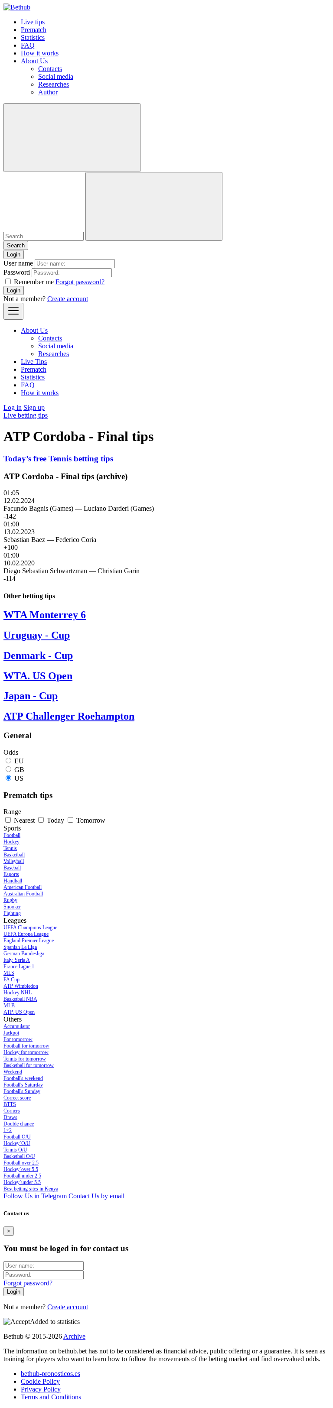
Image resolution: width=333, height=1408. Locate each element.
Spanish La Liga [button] (20, 947)
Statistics (33, 37)
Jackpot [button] (11, 1033)
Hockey (11, 842)
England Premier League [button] (28, 941)
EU (19, 761)
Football (11, 835)
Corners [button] (11, 1111)
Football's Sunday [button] (21, 1091)
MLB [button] (9, 1005)
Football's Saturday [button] (23, 1085)
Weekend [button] (12, 1072)
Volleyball (13, 861)
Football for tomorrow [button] (26, 1046)
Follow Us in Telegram (35, 1196)
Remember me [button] (34, 281)
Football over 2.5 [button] (21, 1163)
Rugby (10, 900)
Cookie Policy (40, 1381)
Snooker (12, 907)
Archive (74, 1336)
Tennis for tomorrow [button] (24, 1059)
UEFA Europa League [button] (26, 934)
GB (19, 769)
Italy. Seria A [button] (16, 960)
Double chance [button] (18, 1124)
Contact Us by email (96, 1196)
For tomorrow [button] (18, 1039)
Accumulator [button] (16, 1026)
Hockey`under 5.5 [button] (22, 1182)
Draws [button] (10, 1117)
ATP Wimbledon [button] (20, 986)
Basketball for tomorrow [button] (28, 1065)
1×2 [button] (7, 1130)
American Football (22, 887)
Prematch (33, 29)
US (18, 778)
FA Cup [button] (11, 980)
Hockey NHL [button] (17, 992)
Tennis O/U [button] (15, 1150)
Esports (11, 874)
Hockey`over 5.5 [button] (20, 1169)
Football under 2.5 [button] (22, 1176)
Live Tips (34, 361)
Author (48, 92)
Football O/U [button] (17, 1137)
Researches (53, 84)
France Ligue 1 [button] (18, 967)
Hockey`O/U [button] (16, 1143)
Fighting (12, 913)
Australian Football (23, 894)
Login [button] (13, 254)
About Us (34, 61)
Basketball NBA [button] (20, 999)
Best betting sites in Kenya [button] (30, 1189)
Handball (12, 881)
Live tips (33, 22)
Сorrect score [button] (17, 1098)
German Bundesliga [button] (23, 954)
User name (18, 263)
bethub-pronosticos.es (50, 1373)
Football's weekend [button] (23, 1078)
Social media (55, 76)
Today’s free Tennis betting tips (58, 458)
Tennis (10, 848)
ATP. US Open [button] (19, 1012)
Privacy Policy (41, 1389)
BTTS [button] (9, 1104)
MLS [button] (8, 973)
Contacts (50, 68)
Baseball (12, 868)
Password (16, 272)
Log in (12, 407)
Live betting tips (25, 415)
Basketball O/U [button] (19, 1156)
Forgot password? (80, 281)
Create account (67, 298)
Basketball (14, 855)
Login (13, 290)
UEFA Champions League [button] (30, 928)
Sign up (34, 407)
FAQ (28, 45)
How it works (40, 53)
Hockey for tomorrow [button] (26, 1052)
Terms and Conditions (51, 1397)
